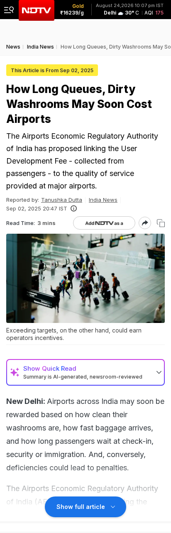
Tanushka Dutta (61, 199)
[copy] (161, 223)
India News (103, 199)
